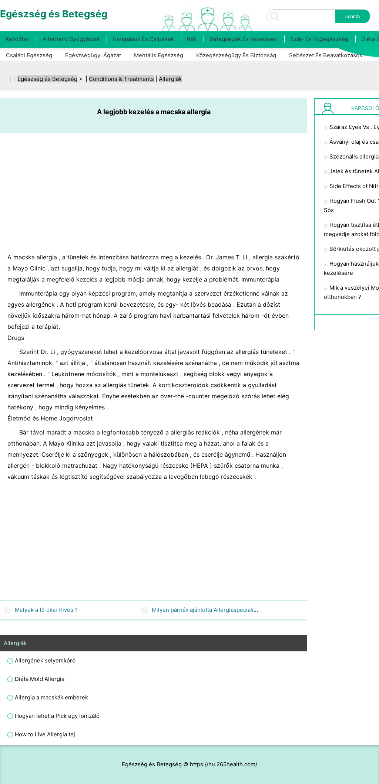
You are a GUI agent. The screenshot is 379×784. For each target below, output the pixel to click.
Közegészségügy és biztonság (236, 55)
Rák (192, 38)
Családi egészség (29, 55)
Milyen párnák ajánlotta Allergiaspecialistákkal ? (214, 609)
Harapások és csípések (143, 38)
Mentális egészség (158, 55)
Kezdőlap (18, 38)
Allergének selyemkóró (45, 660)
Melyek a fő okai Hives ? (46, 609)
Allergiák (170, 78)
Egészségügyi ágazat (93, 55)
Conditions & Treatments (121, 78)
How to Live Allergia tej (45, 734)
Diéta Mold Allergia (39, 678)
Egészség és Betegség (47, 78)
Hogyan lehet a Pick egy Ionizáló (57, 715)
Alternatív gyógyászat (71, 38)
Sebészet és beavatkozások (325, 55)
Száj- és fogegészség (319, 38)
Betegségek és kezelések (243, 38)
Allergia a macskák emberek (51, 697)
